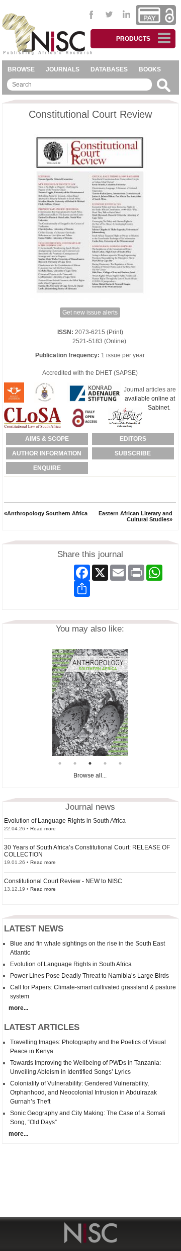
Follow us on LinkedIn (127, 14)
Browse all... (90, 775)
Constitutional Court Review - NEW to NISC (63, 881)
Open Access (169, 15)
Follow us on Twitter (109, 14)
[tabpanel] (83, 702)
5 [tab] (120, 763)
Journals (62, 69)
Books (150, 69)
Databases (109, 69)
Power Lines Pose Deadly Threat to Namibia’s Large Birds (89, 975)
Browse (21, 69)
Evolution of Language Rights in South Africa (65, 820)
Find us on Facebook (92, 14)
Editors (133, 438)
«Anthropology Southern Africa (45, 513)
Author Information (46, 453)
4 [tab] (105, 763)
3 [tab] (90, 763)
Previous (45, 702)
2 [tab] (75, 763)
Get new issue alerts (90, 312)
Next (135, 702)
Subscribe (133, 453)
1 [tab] (60, 763)
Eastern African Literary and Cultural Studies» (135, 516)
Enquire (47, 468)
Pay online (149, 15)
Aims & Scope (47, 438)
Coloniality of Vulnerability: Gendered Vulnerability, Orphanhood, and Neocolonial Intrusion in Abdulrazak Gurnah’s (83, 1092)
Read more (43, 828)
